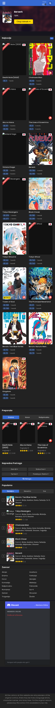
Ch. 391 (32, 219)
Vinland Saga (9, 167)
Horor (27, 417)
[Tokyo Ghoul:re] (14, 239)
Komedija (35, 514)
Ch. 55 (5, 398)
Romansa (18, 516)
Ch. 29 (5, 170)
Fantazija (42, 500)
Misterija (43, 514)
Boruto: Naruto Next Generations (37, 347)
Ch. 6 (31, 126)
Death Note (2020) (11, 77)
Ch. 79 (32, 353)
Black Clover (34, 212)
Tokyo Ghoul (34, 257)
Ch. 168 (6, 308)
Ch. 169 (6, 305)
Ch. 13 (5, 353)
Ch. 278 (6, 215)
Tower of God (9, 302)
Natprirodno (44, 417)
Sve (52, 38)
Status (40, 469)
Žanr (13, 469)
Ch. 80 (32, 350)
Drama (11, 417)
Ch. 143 (32, 260)
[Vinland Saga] (14, 149)
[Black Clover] (40, 194)
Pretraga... (28, 479)
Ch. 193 (32, 174)
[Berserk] (40, 149)
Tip (13, 474)
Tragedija (43, 530)
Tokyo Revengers (10, 212)
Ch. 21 (32, 305)
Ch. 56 (5, 129)
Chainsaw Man (35, 77)
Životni (32, 596)
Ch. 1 (5, 81)
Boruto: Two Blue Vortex (13, 346)
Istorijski (32, 579)
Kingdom (7, 391)
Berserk (32, 167)
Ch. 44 (5, 260)
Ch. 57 (5, 126)
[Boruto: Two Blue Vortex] (14, 328)
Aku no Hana (8, 122)
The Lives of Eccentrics (38, 122)
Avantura (30, 500)
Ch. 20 (32, 308)
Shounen (18, 503)
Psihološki (28, 530)
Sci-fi (48, 500)
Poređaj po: (40, 474)
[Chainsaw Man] (40, 59)
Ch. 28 (5, 174)
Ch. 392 (32, 215)
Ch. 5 (31, 129)
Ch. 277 (6, 219)
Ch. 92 (32, 81)
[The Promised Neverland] (40, 283)
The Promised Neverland (40, 302)
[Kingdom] (14, 373)
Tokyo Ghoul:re (9, 257)
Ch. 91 (32, 84)
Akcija (24, 500)
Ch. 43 (5, 263)
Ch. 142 (32, 263)
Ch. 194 (32, 170)
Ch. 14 (5, 350)
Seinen (35, 558)
